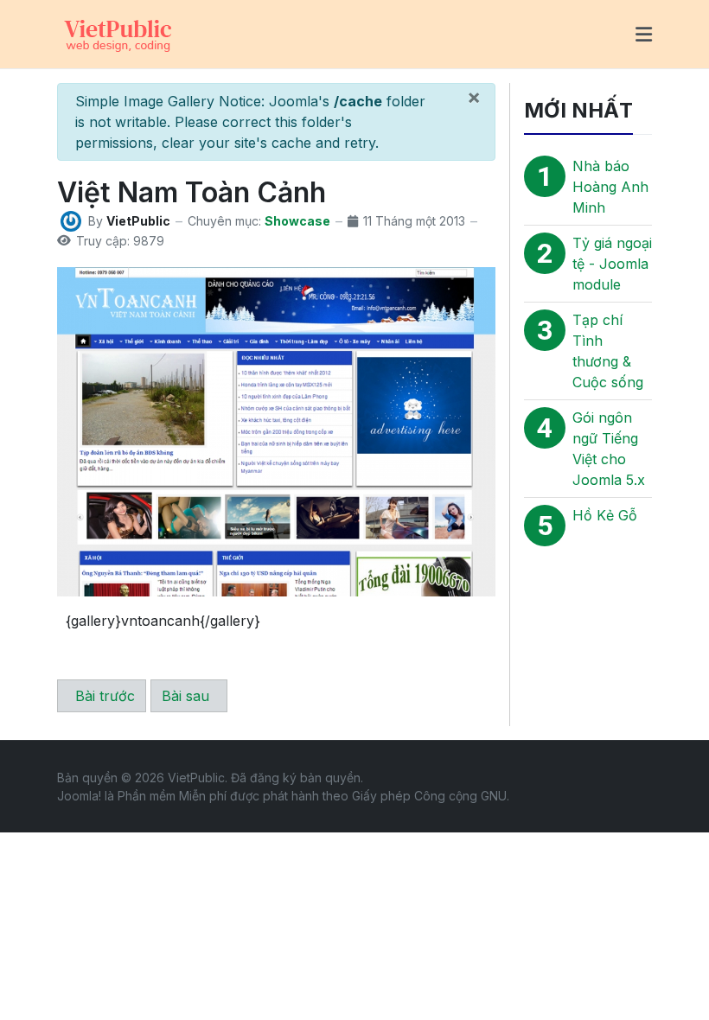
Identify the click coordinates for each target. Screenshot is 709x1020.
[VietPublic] (117, 32)
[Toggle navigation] (644, 34)
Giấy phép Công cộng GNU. (430, 795)
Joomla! (79, 795)
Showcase (297, 221)
